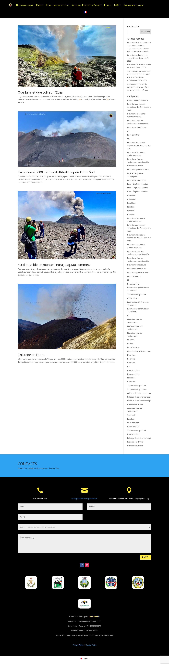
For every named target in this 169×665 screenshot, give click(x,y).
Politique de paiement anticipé (139, 393)
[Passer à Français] (85, 12)
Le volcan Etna (133, 135)
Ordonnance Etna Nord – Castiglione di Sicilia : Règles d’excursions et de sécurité (138, 87)
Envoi (145, 557)
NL (128, 366)
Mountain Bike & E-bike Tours (139, 351)
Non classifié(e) (133, 284)
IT (128, 315)
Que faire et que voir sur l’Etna (40, 92)
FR (128, 280)
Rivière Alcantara (134, 276)
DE (128, 131)
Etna (106, 4)
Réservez (40, 4)
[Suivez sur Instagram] (87, 565)
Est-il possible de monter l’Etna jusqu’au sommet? (54, 264)
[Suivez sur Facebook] (82, 565)
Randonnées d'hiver (135, 166)
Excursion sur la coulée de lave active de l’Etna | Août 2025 (138, 58)
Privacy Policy (78, 645)
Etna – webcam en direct (57, 4)
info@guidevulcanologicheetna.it (84, 498)
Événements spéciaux (133, 4)
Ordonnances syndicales (137, 294)
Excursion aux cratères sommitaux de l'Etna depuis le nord (139, 107)
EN (128, 139)
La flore (130, 343)
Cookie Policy (91, 645)
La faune (130, 340)
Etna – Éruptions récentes (137, 100)
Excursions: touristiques (136, 127)
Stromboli (131, 415)
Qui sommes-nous (24, 4)
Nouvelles (131, 355)
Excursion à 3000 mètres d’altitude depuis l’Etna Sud (56, 172)
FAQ (116, 4)
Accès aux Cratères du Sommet (86, 4)
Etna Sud (130, 207)
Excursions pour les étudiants (139, 169)
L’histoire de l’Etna (31, 354)
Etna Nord (131, 195)
